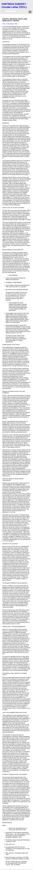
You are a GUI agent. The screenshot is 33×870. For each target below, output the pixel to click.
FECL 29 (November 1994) (9, 24)
